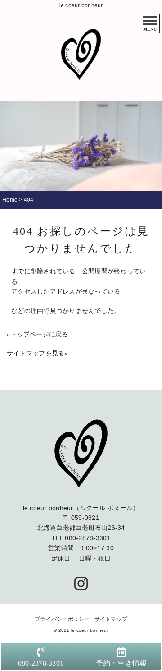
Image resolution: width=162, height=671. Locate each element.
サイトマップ (111, 619)
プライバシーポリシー (62, 619)
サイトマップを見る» (37, 353)
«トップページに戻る (37, 334)
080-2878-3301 (87, 538)
